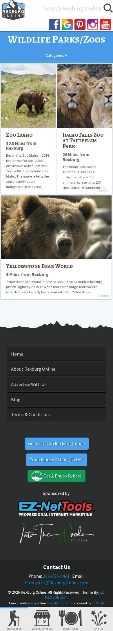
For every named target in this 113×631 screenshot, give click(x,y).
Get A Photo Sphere (62, 476)
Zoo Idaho (19, 135)
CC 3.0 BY (98, 603)
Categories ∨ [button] (57, 55)
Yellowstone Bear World (39, 266)
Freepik (34, 603)
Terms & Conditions (31, 414)
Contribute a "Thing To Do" (56, 459)
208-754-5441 (56, 576)
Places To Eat (70, 628)
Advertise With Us (29, 384)
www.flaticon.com (59, 603)
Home (17, 354)
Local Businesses (42, 628)
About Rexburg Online (33, 369)
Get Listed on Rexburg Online (56, 443)
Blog (16, 399)
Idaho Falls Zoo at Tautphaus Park (83, 140)
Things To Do (14, 628)
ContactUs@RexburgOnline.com (56, 583)
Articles (98, 628)
